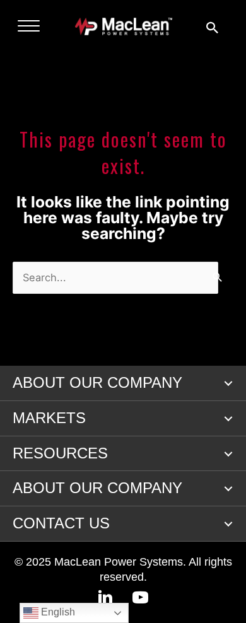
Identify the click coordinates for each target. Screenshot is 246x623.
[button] (228, 383)
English (56, 612)
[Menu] (29, 26)
